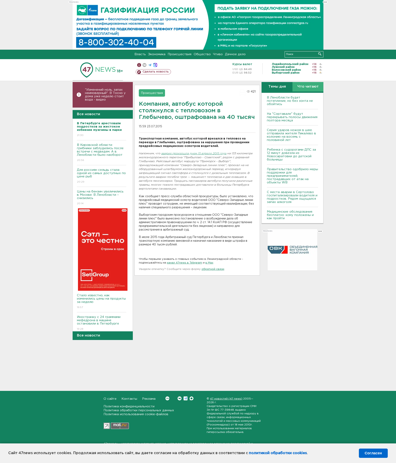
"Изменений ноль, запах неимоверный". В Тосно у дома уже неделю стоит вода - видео (105, 94)
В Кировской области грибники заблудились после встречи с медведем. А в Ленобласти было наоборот (100, 152)
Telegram (185, 398)
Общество (202, 54)
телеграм (150, 65)
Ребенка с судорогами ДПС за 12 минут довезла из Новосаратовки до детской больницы (291, 154)
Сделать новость (156, 71)
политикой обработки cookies (278, 453)
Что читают (308, 86)
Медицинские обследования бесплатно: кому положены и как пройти (290, 215)
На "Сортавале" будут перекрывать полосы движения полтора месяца (292, 117)
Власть (140, 54)
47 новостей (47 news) (226, 399)
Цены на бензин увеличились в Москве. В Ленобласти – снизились (100, 197)
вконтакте (144, 65)
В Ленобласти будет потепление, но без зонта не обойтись (290, 100)
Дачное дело (235, 54)
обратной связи (213, 269)
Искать (319, 53)
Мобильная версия (139, 65)
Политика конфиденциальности (129, 406)
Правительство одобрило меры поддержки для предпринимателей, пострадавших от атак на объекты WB (292, 176)
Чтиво (218, 54)
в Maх (209, 263)
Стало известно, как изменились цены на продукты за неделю (101, 301)
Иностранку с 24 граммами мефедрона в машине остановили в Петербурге (98, 323)
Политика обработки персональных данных (139, 410)
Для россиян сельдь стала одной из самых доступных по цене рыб (101, 176)
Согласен (373, 453)
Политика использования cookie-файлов (136, 414)
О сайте (110, 398)
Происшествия (179, 54)
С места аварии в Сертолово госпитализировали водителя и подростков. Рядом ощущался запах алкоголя (292, 197)
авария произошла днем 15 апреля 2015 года (193, 153)
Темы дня (277, 86)
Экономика (156, 54)
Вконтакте (180, 398)
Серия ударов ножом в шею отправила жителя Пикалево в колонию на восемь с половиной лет (291, 135)
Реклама (149, 398)
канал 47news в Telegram (184, 263)
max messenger (155, 65)
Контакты (129, 398)
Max (191, 398)
